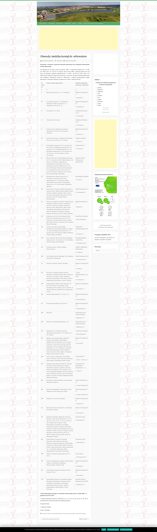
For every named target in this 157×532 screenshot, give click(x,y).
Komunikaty (73, 60)
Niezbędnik (67, 23)
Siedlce (74, 23)
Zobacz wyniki (105, 112)
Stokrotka (100, 101)
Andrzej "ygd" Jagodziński (47, 60)
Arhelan (99, 87)
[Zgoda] (155, 529)
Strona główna (43, 23)
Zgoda (103, 529)
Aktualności (67, 60)
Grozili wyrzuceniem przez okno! (50, 519)
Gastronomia (59, 23)
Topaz (99, 103)
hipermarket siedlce (57, 513)
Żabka (99, 105)
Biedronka (100, 89)
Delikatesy (100, 91)
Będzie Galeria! (84, 519)
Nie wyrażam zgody (113, 529)
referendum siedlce (81, 513)
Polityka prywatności (126, 529)
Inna (99, 93)
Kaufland (100, 95)
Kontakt (80, 23)
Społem (100, 99)
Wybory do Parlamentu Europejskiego (93, 23)
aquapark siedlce (46, 513)
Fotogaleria (51, 23)
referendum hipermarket (69, 513)
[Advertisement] (78, 38)
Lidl (99, 97)
